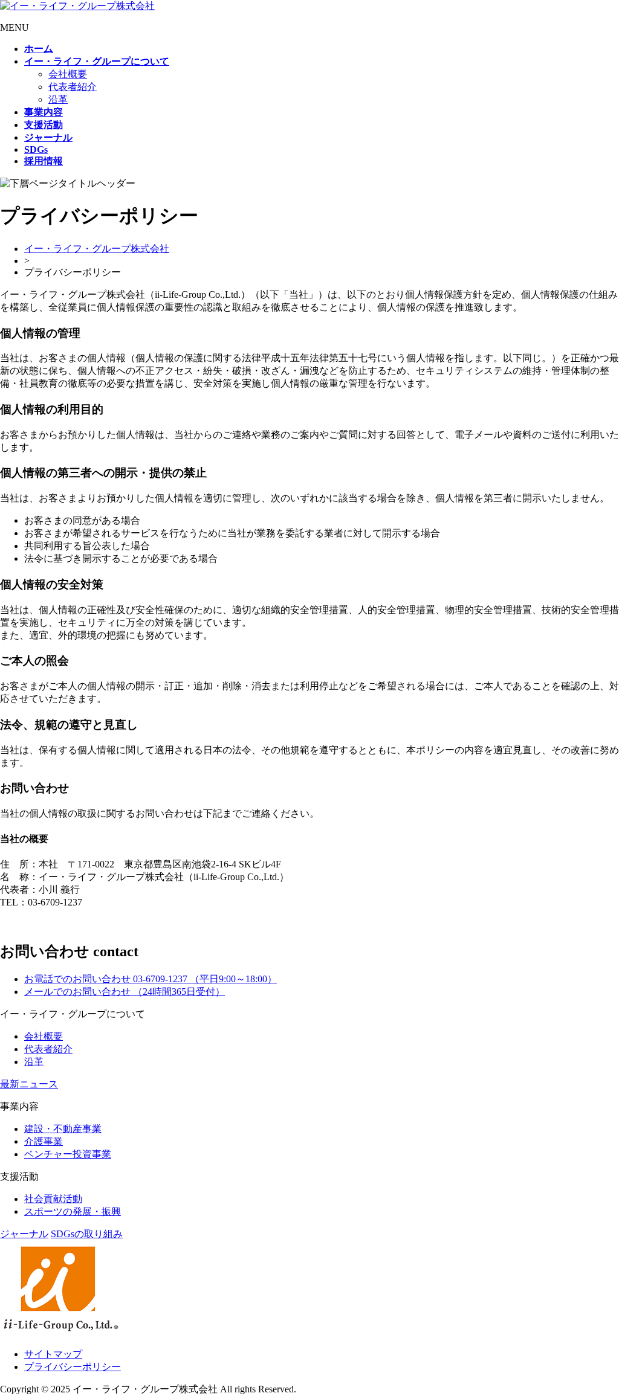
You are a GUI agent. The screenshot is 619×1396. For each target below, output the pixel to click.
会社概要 (67, 74)
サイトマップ (53, 1354)
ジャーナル (24, 1234)
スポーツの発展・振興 (72, 1211)
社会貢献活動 (53, 1199)
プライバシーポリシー (72, 1367)
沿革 (58, 99)
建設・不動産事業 (63, 1129)
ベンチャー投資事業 (67, 1154)
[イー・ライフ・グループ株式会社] (77, 6)
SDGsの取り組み (87, 1234)
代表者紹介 (72, 87)
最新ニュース (29, 1084)
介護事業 (43, 1141)
